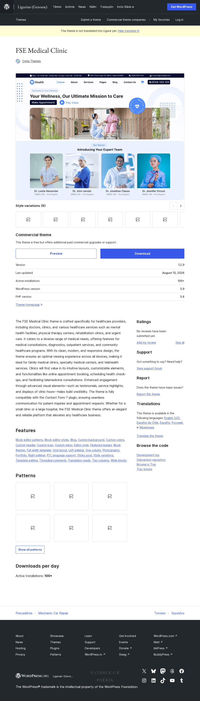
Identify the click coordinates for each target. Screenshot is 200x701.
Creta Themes (31, 61)
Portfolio (21, 455)
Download (142, 253)
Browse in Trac (146, 464)
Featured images (101, 445)
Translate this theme (150, 436)
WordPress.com (165, 636)
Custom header (25, 445)
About (19, 636)
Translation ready (79, 460)
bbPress (161, 648)
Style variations (103, 455)
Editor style (81, 445)
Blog (73, 439)
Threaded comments (52, 460)
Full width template (39, 450)
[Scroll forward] (180, 206)
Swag (124, 654)
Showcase (57, 636)
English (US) (172, 418)
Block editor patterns (29, 439)
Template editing (27, 460)
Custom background (91, 439)
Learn (88, 636)
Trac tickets (144, 469)
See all (180, 342)
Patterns (55, 654)
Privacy (20, 654)
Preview (56, 253)
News (19, 642)
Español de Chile (147, 422)
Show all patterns (30, 549)
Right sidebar (36, 455)
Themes (21, 19)
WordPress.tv (95, 654)
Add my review (146, 342)
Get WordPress (181, 6)
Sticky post (84, 455)
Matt (158, 642)
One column (93, 450)
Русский (177, 422)
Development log (148, 455)
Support (90, 642)
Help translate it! (128, 30)
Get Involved (127, 636)
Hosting (21, 648)
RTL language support (61, 455)
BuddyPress (163, 654)
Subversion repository (151, 459)
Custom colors (115, 439)
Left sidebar (76, 450)
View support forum (149, 368)
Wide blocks (119, 460)
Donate (125, 648)
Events (123, 642)
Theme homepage (28, 304)
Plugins (54, 648)
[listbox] (71, 512)
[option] (33, 496)
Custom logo (45, 445)
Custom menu (63, 445)
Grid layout (60, 450)
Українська (146, 427)
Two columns (100, 460)
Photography (111, 450)
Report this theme (148, 394)
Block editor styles (57, 439)
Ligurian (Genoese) (64, 676)
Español (165, 422)
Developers (92, 648)
